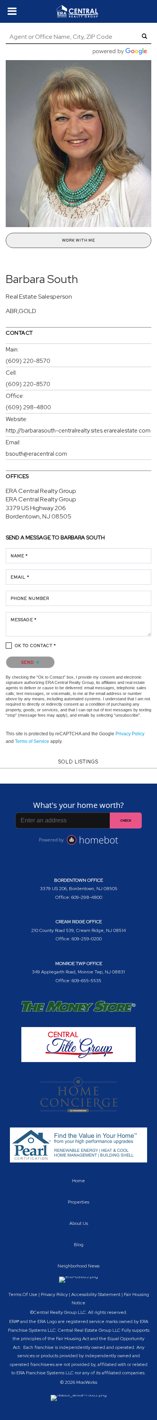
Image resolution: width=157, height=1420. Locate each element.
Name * (19, 555)
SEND (28, 662)
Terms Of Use (22, 1294)
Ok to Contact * (35, 645)
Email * (20, 577)
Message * (24, 619)
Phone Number (30, 598)
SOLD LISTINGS (78, 761)
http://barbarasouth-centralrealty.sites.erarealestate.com (78, 430)
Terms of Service (32, 741)
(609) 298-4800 (28, 407)
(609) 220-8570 (28, 361)
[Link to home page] (78, 11)
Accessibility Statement (95, 1294)
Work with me (78, 240)
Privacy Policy (129, 733)
